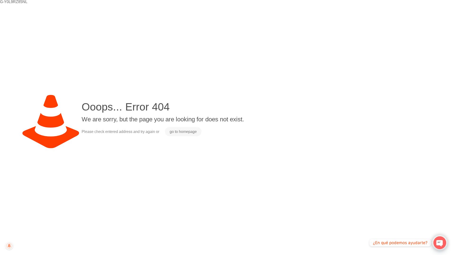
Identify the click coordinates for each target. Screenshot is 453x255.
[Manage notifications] (9, 246)
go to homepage (183, 132)
